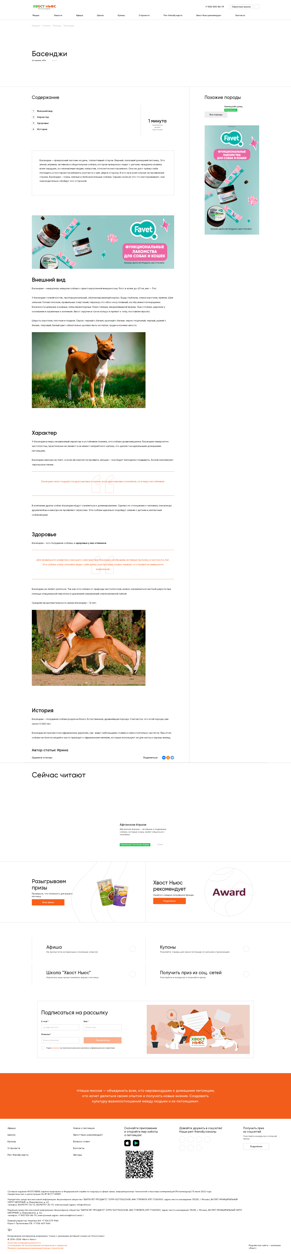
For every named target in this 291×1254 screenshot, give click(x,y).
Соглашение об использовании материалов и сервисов (37, 1245)
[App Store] (127, 1143)
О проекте (144, 15)
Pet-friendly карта (173, 15)
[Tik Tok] (191, 1148)
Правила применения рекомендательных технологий (35, 1248)
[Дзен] (182, 1148)
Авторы (77, 1154)
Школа (100, 15)
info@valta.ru (83, 1204)
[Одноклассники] (168, 757)
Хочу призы (48, 902)
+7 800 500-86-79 (214, 6)
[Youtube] (191, 1139)
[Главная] (44, 6)
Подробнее (169, 901)
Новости (58, 15)
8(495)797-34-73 (45, 1204)
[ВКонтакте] (164, 757)
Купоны (121, 15)
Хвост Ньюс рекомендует (208, 15)
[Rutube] (199, 1148)
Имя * (86, 1021)
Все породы (216, 114)
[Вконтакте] (182, 1139)
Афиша (79, 15)
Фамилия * (46, 1034)
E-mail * (44, 1021)
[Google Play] (136, 1143)
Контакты (240, 15)
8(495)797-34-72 (26, 1204)
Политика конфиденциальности (24, 1243)
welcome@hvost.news (71, 1215)
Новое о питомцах (84, 1128)
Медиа (36, 15)
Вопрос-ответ (81, 1141)
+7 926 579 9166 (50, 1220)
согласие (56, 1048)
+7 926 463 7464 (41, 1223)
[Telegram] (172, 757)
